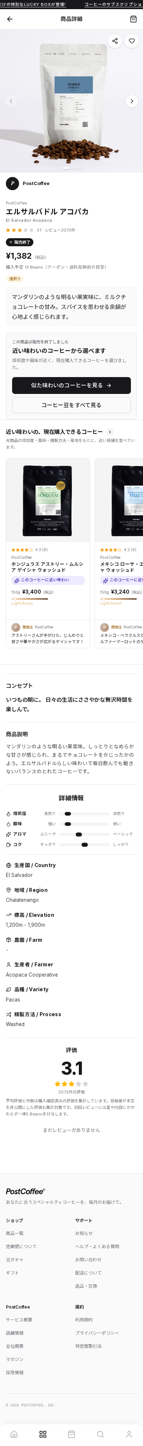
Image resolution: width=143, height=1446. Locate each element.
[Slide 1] (66, 168)
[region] (71, 551)
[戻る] (10, 19)
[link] (48, 550)
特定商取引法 (88, 1346)
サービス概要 (19, 1320)
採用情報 (14, 1372)
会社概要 (14, 1346)
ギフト (12, 1273)
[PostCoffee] (71, 1191)
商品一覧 (14, 1233)
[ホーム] (14, 1434)
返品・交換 (86, 1286)
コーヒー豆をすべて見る (71, 405)
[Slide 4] (79, 168)
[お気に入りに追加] (132, 41)
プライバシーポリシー (97, 1333)
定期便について (21, 1246)
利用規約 (84, 1320)
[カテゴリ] (43, 1434)
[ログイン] (129, 1434)
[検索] (100, 1434)
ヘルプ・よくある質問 (97, 1246)
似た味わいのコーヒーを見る (67, 385)
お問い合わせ (88, 1259)
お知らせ (84, 1233)
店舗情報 (14, 1333)
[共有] (115, 41)
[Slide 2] (72, 168)
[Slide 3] (76, 168)
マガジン (14, 1359)
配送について (88, 1273)
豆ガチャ (14, 1259)
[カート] (133, 19)
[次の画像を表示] (132, 101)
